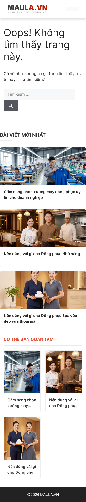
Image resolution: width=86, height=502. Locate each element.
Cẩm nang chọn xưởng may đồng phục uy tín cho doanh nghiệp (42, 194)
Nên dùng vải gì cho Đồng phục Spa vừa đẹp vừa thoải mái (40, 318)
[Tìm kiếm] (11, 106)
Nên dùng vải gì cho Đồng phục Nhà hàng (42, 253)
